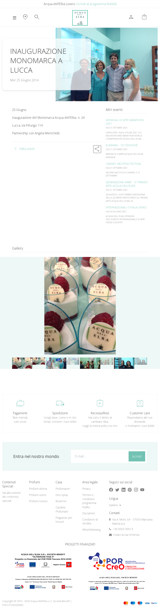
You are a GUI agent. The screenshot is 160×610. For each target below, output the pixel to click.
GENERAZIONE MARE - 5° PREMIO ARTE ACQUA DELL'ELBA (127, 184)
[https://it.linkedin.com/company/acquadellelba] (123, 489)
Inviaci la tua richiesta (126, 535)
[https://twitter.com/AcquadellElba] (117, 489)
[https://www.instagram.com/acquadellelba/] (136, 489)
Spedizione (60, 413)
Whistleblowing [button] (91, 529)
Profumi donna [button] (38, 488)
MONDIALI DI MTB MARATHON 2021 (125, 121)
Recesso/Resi (100, 413)
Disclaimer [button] (88, 513)
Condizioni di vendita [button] (90, 521)
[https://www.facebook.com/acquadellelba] (111, 489)
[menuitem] (40, 489)
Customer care (140, 413)
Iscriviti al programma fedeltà (96, 4)
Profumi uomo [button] (37, 495)
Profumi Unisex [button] (38, 501)
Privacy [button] (86, 488)
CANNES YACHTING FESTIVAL (123, 164)
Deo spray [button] (62, 495)
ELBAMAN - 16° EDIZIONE (122, 145)
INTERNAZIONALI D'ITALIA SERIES (126, 207)
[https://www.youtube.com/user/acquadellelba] (142, 489)
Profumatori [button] (63, 488)
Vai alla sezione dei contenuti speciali (11, 497)
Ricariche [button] (61, 501)
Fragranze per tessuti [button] (64, 520)
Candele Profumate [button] (62, 509)
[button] (97, 149)
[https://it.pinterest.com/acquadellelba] (130, 489)
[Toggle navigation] (14, 17)
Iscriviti (137, 456)
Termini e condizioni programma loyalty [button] (89, 501)
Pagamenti (20, 413)
